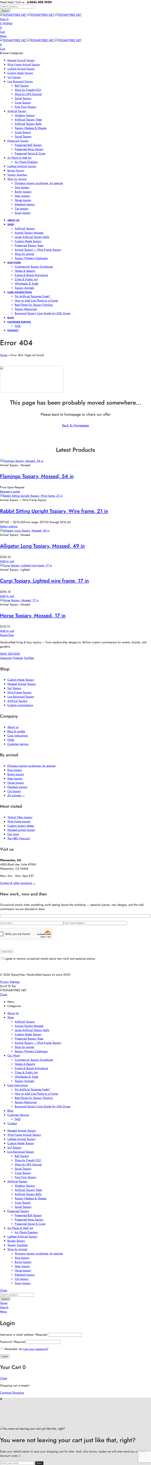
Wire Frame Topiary (19, 692)
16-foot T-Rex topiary (19, 817)
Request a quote (10, 491)
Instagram (6, 658)
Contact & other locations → (18, 883)
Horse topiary (15, 783)
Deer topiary (15, 778)
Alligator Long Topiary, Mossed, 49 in (42, 546)
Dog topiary (14, 770)
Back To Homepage (75, 425)
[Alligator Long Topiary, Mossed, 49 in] (25, 530)
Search (5, 10)
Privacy (4, 982)
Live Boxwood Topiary (20, 697)
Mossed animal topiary (21, 830)
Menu (3, 36)
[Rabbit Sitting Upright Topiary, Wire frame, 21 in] (31, 496)
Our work (13, 834)
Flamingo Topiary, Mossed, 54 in (37, 476)
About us (12, 727)
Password (12, 1342)
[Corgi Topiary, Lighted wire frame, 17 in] (26, 565)
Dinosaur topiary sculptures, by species (31, 766)
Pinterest (18, 658)
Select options (8, 526)
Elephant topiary (17, 787)
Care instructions (17, 735)
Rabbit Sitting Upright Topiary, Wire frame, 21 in (54, 511)
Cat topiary (14, 791)
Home (3, 355)
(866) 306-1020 (10, 654)
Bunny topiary (15, 774)
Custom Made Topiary (20, 680)
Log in (4, 1356)
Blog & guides (16, 731)
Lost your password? (35, 1349)
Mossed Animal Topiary (21, 684)
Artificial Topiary (17, 701)
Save (39, 1463)
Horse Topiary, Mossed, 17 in (33, 615)
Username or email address (23, 1334)
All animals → (16, 795)
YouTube (29, 658)
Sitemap (15, 982)
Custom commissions (20, 705)
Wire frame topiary (19, 821)
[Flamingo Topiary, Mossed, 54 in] (21, 461)
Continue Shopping (12, 1393)
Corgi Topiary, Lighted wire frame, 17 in (44, 580)
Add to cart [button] (7, 561)
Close (3, 994)
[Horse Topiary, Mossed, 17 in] (19, 600)
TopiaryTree (7, 635)
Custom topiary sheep (20, 826)
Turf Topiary (14, 688)
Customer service (17, 744)
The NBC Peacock (18, 838)
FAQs (10, 740)
